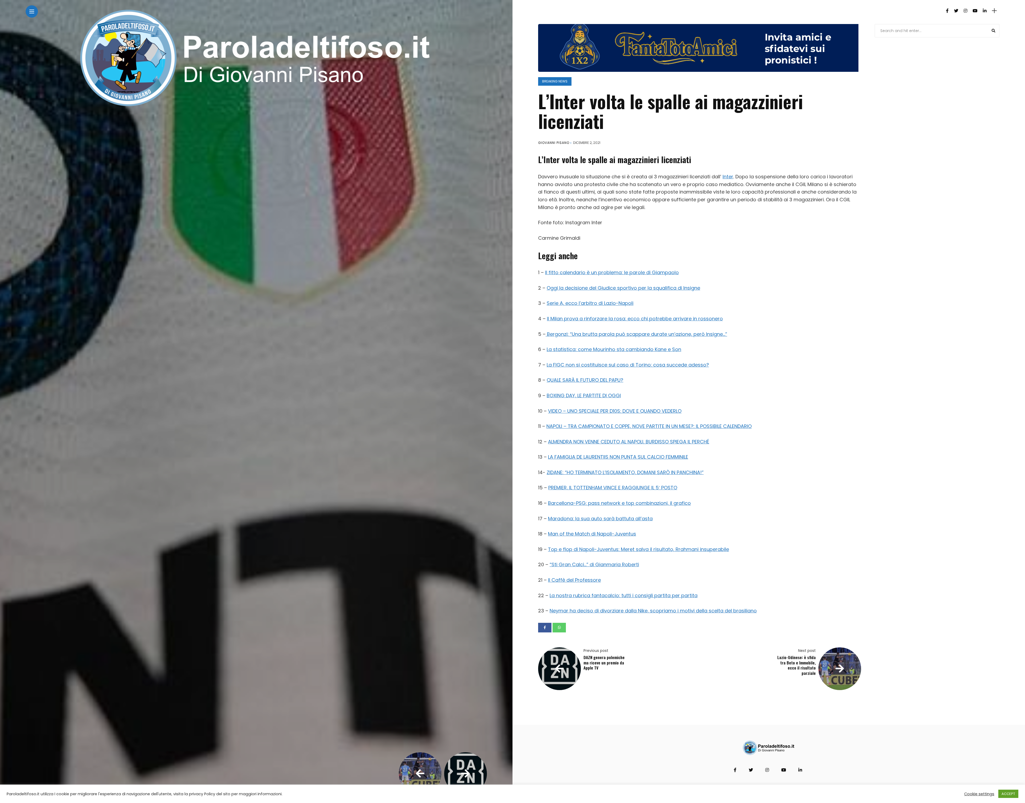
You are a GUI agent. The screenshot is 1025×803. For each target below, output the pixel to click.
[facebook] (544, 627)
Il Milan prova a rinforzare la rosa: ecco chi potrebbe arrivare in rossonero (635, 318)
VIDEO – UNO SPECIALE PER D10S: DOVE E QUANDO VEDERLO (614, 411)
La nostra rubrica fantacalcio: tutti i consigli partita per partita (623, 595)
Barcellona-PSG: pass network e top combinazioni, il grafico (619, 503)
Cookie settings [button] (979, 794)
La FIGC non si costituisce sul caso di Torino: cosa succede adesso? (628, 364)
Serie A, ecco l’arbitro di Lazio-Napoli (590, 303)
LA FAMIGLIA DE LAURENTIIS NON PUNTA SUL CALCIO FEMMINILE (618, 457)
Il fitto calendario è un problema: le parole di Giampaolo (612, 272)
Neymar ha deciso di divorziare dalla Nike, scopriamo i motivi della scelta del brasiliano (653, 610)
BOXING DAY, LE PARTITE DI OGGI (584, 395)
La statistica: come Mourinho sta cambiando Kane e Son (614, 349)
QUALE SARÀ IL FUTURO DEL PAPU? (585, 380)
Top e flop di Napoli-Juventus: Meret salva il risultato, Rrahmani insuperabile (638, 549)
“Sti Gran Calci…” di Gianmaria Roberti (594, 564)
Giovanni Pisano (553, 142)
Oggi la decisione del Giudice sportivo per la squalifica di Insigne (623, 288)
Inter (728, 176)
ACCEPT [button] (1008, 793)
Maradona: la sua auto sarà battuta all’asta (600, 518)
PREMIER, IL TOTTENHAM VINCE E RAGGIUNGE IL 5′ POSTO (612, 487)
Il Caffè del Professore (574, 580)
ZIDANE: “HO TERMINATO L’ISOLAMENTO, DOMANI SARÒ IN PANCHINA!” (625, 472)
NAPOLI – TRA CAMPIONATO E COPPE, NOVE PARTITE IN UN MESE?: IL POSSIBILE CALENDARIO (649, 426)
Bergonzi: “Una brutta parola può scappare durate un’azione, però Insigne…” (636, 334)
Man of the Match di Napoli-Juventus (592, 533)
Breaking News (554, 81)
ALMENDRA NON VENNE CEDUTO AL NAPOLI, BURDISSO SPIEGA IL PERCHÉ (628, 441)
